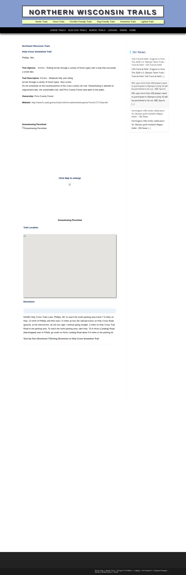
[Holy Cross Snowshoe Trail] (70, 184)
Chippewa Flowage (160, 570)
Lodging (112, 30)
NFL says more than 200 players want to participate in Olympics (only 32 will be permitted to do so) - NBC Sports (150, 86)
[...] (163, 76)
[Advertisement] (69, 155)
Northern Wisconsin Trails (93, 12)
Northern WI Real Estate (103, 572)
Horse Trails (58, 30)
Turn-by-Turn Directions (35, 338)
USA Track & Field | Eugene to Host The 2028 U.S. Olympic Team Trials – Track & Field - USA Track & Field (148, 61)
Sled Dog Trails (77, 30)
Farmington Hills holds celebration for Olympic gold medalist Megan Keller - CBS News (148, 113)
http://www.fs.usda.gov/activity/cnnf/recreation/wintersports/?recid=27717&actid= (70, 102)
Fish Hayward (146, 570)
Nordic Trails (97, 30)
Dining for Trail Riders (124, 570)
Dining (123, 30)
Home (132, 30)
